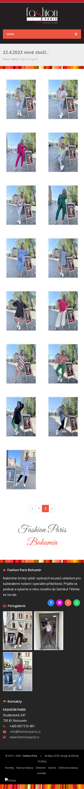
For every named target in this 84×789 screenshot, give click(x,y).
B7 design (62, 755)
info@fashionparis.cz (25, 731)
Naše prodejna (24, 767)
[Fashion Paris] (42, 15)
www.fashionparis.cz (24, 737)
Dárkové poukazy (68, 767)
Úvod (6, 59)
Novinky (9, 767)
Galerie (15, 59)
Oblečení (41, 767)
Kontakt (41, 773)
